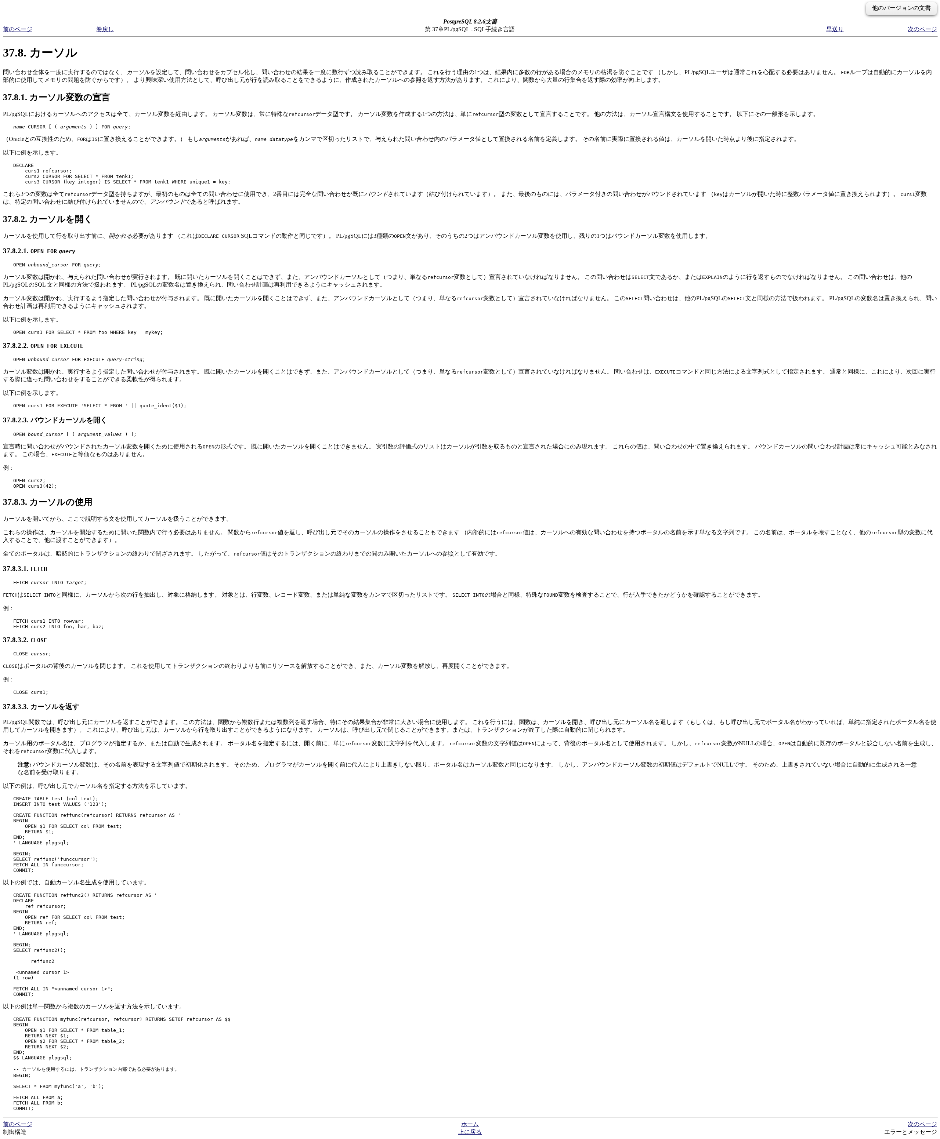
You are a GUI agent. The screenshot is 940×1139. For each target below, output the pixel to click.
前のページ (17, 29)
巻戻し (105, 29)
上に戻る (470, 1132)
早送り (835, 29)
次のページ (922, 29)
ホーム (470, 1124)
